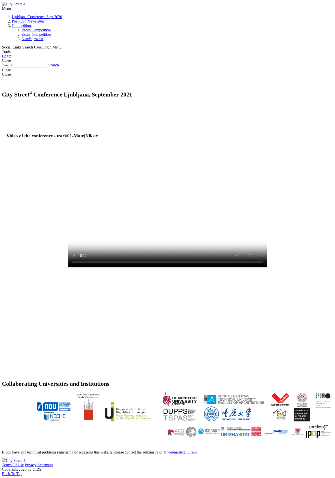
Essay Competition (36, 34)
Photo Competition (36, 30)
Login (6, 56)
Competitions (22, 26)
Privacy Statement (39, 465)
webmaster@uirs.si (182, 452)
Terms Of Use (13, 465)
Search (53, 65)
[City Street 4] (13, 4)
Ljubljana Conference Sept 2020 (37, 17)
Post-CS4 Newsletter (28, 21)
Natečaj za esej (33, 39)
